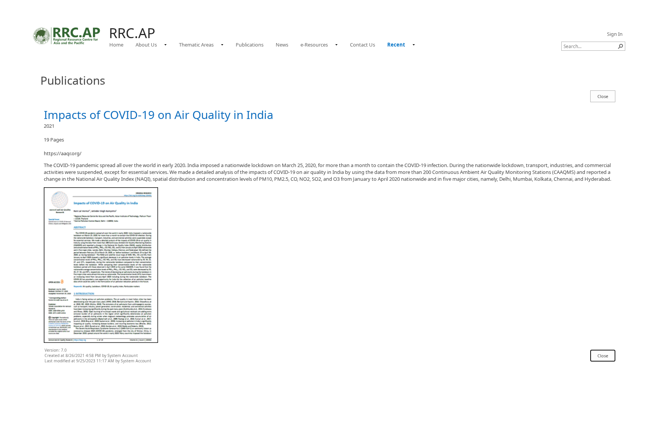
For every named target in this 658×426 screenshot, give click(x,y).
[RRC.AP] (67, 35)
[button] (620, 46)
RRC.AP (132, 33)
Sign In (615, 34)
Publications (72, 80)
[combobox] (590, 46)
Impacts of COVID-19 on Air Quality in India (158, 114)
